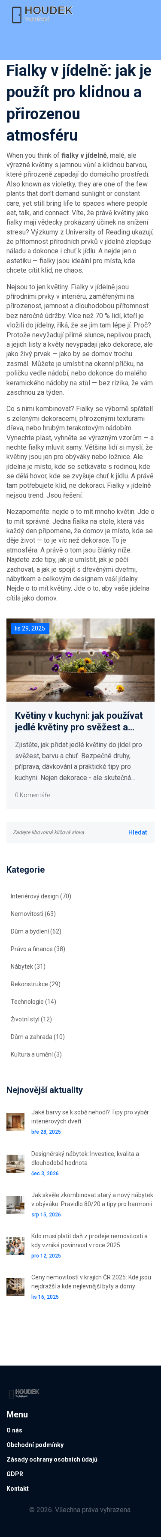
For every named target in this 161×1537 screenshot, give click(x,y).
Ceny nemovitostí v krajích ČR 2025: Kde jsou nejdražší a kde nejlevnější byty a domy (91, 1282)
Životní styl (31, 1019)
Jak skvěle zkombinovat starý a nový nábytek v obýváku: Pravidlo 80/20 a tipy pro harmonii (92, 1199)
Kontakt (17, 1488)
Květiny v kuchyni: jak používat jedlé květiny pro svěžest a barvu (79, 721)
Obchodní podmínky (35, 1444)
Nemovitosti (33, 913)
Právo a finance (38, 949)
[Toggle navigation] (18, 45)
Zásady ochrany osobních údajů (51, 1459)
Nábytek (28, 966)
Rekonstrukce (36, 984)
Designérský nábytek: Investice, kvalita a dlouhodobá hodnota (85, 1158)
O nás (14, 1430)
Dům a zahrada (38, 1036)
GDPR (14, 1474)
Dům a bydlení (36, 931)
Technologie (33, 1001)
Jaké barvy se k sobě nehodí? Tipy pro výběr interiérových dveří (90, 1117)
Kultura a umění (36, 1054)
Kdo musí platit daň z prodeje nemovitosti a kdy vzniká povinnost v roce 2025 (89, 1241)
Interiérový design (41, 896)
